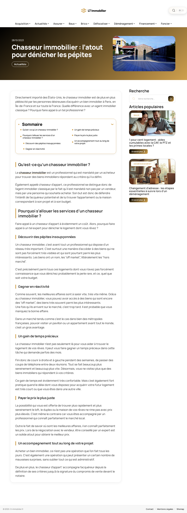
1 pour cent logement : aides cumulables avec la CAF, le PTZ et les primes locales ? (150, 142)
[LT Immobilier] (93, 10)
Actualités (20, 64)
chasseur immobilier (32, 173)
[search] (173, 10)
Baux (137, 115)
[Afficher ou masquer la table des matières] (77, 124)
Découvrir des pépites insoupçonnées (43, 143)
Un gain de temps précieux (86, 129)
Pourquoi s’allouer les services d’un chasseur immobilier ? (39, 136)
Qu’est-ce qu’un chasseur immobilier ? (40, 129)
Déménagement (142, 163)
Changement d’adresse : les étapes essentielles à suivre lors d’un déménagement (151, 191)
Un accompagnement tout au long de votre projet (91, 142)
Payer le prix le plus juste (85, 135)
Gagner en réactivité (35, 148)
